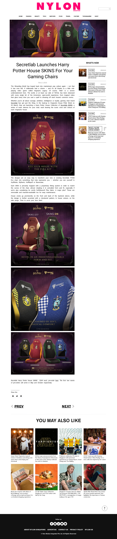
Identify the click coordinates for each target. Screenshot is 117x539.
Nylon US (89, 529)
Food (60, 16)
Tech (44, 16)
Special (96, 128)
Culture (76, 16)
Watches (52, 16)
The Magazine (86, 16)
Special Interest (94, 130)
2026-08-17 (103, 84)
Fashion (28, 16)
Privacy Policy (76, 529)
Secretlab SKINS (66, 105)
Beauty (37, 16)
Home (21, 16)
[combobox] (103, 9)
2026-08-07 (105, 129)
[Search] (110, 9)
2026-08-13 (103, 99)
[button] (13, 396)
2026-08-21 (103, 70)
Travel (68, 16)
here (56, 380)
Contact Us (63, 529)
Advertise (52, 529)
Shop (96, 16)
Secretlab (14, 103)
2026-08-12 (103, 113)
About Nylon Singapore (34, 529)
